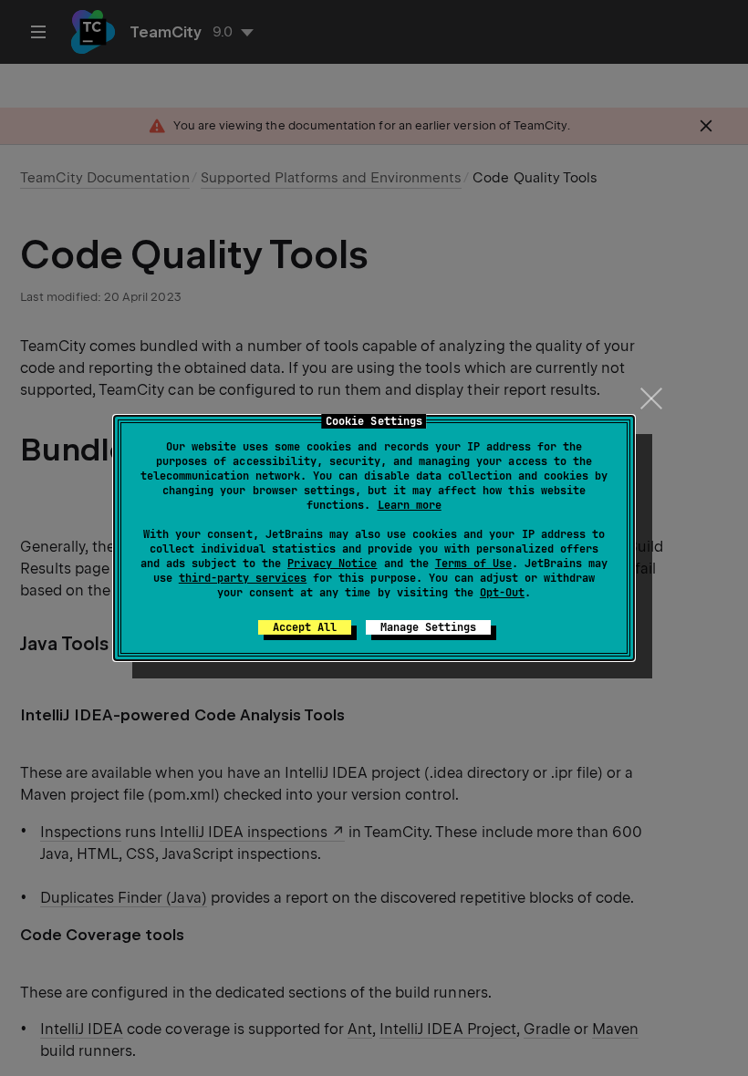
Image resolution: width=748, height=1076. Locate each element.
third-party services (242, 578)
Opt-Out (502, 592)
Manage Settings (428, 627)
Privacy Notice (332, 563)
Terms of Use (473, 563)
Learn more (410, 505)
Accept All (305, 627)
